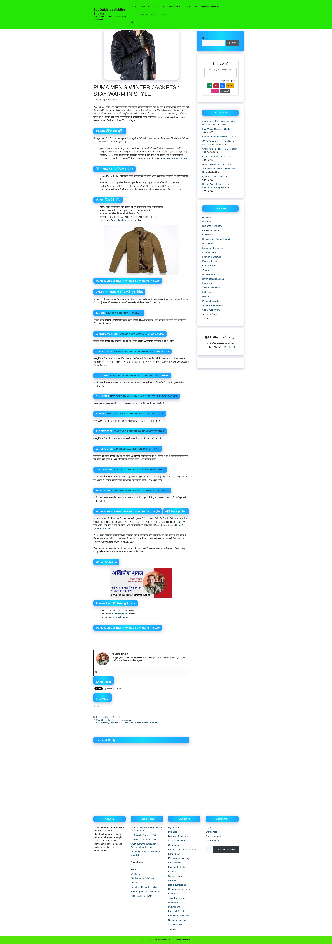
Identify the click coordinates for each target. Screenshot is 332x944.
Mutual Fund (208, 296)
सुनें (222, 86)
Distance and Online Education (217, 239)
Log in (208, 827)
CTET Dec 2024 (113, 610)
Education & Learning (212, 248)
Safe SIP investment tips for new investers (113, 720)
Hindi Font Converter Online (142, 14)
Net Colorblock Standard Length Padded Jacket (143, 396)
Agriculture (207, 217)
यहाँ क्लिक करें (229, 347)
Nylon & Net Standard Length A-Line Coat (134, 414)
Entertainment (209, 252)
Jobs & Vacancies (211, 288)
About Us (145, 6)
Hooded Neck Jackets (132, 334)
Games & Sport (209, 265)
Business (206, 221)
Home (133, 6)
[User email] (96, 672)
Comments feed (213, 836)
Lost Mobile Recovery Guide (216, 129)
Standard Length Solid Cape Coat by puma (139, 490)
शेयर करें (214, 91)
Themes (206, 318)
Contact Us (159, 6)
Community (207, 235)
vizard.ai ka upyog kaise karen (217, 156)
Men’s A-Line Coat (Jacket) (124, 313)
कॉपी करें (229, 86)
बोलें (210, 86)
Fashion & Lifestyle (104, 717)
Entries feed (211, 832)
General (116, 717)
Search (205, 38)
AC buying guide (119, 614)
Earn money (208, 243)
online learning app (125, 220)
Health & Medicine (211, 274)
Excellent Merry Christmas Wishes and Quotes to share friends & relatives (126, 723)
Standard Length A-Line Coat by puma (138, 431)
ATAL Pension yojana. (177, 158)
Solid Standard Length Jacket (134, 351)
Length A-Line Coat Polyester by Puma (138, 469)
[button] (132, 22)
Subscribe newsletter (226, 849)
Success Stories (210, 314)
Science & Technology (213, 305)
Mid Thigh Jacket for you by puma (136, 449)
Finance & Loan (209, 261)
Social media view (211, 310)
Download (164, 14)
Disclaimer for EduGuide (179, 6)
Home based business (213, 279)
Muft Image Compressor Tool (207, 6)
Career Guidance (210, 230)
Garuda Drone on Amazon (214, 136)
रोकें (216, 86)
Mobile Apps (208, 292)
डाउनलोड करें (225, 91)
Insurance (207, 283)
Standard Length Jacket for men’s (133, 375)
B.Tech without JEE (211, 164)
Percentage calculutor (141, 896)
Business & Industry (212, 226)
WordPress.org (213, 840)
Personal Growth (210, 301)
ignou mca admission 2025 (215, 176)
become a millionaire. (117, 617)
